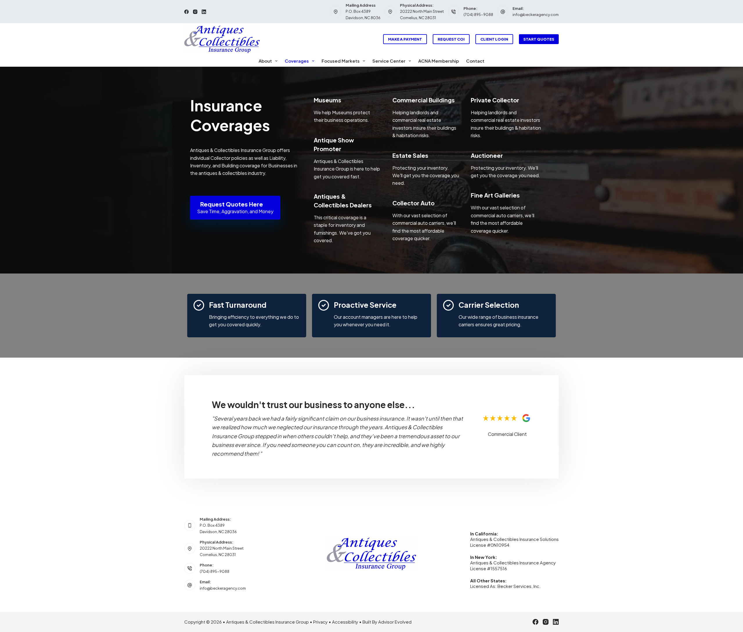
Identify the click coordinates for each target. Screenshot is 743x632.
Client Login (494, 39)
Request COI (451, 39)
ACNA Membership (438, 61)
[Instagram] (195, 12)
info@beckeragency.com (536, 14)
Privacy (320, 621)
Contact (475, 61)
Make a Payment (405, 39)
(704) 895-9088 (478, 14)
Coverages (297, 61)
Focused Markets (341, 61)
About (265, 61)
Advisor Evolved (395, 621)
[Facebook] (186, 12)
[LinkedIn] (204, 12)
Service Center (388, 61)
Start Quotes (538, 39)
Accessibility (345, 621)
